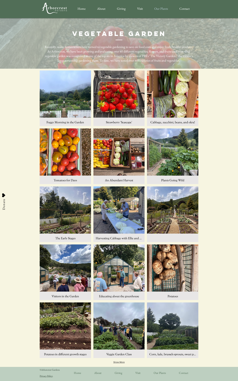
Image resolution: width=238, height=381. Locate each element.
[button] (65, 98)
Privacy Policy (46, 375)
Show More (119, 362)
